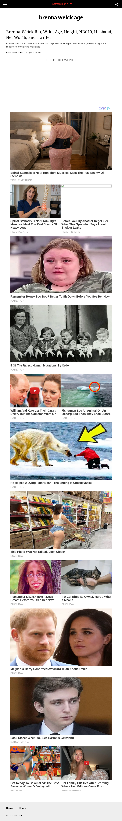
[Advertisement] (61, 84)
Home (9, 808)
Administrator (18, 52)
